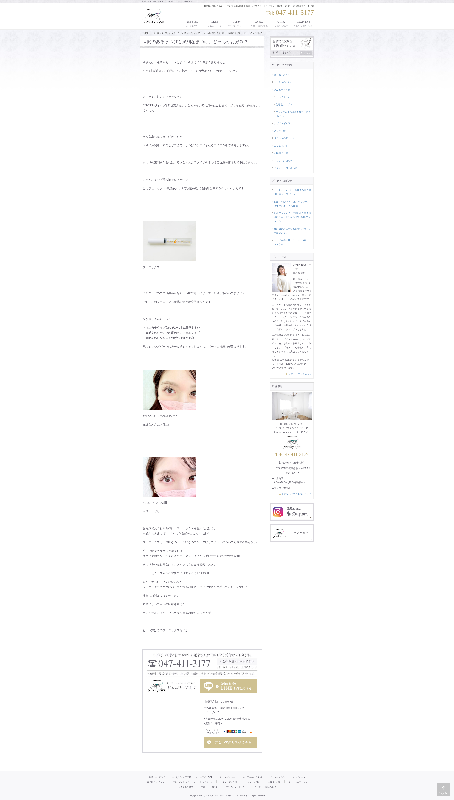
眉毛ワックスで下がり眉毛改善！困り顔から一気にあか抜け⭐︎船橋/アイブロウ (292, 217)
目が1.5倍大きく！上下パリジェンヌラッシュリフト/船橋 (291, 203)
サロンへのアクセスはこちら (297, 494)
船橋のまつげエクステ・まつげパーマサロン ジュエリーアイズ (224, 796)
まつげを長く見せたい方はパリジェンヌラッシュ (292, 242)
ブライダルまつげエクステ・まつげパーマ (293, 114)
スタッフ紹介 (281, 130)
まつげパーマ (283, 97)
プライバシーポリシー (236, 787)
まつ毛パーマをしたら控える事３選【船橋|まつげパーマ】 (292, 192)
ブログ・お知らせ (283, 160)
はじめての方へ (282, 75)
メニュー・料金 (282, 89)
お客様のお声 (281, 153)
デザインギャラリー (284, 123)
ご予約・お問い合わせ (285, 168)
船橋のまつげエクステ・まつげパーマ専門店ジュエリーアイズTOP (180, 777)
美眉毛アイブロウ (285, 104)
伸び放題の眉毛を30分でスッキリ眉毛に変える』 (292, 230)
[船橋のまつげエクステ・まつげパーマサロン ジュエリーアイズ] (153, 20)
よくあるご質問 (282, 145)
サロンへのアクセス (284, 138)
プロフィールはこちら (300, 373)
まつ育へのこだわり (284, 82)
